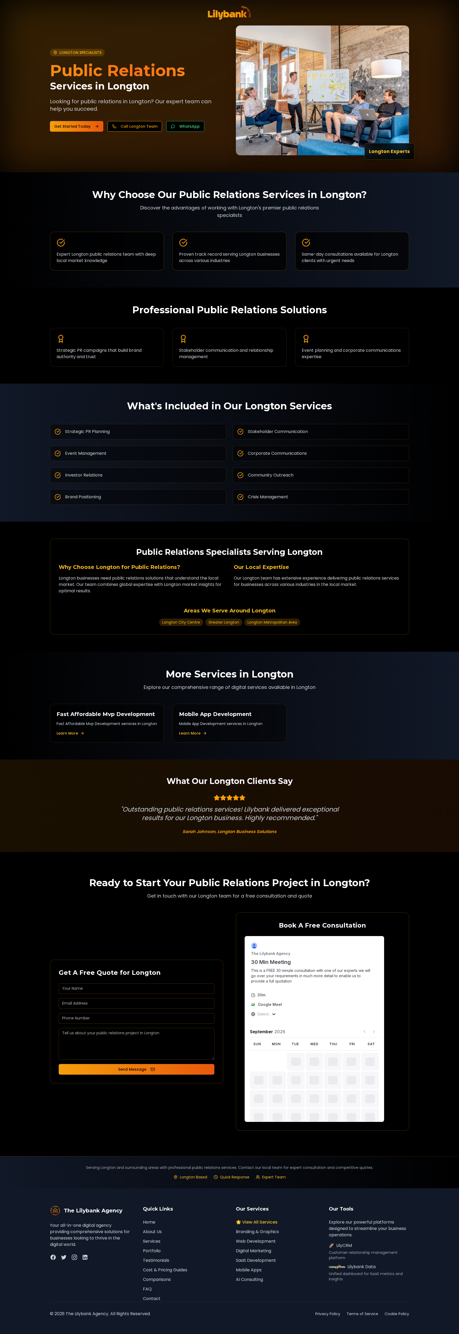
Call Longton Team (139, 126)
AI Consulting (249, 1279)
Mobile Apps (249, 1270)
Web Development (256, 1241)
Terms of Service (362, 1313)
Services (151, 1241)
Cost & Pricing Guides (165, 1270)
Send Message (132, 1069)
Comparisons (157, 1279)
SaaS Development (256, 1260)
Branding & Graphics (257, 1232)
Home (149, 1222)
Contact (151, 1299)
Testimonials (156, 1260)
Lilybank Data (361, 1267)
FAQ (147, 1289)
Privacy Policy (327, 1313)
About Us (152, 1232)
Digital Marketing (253, 1251)
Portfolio (152, 1251)
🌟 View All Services (257, 1222)
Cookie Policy (397, 1313)
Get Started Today (72, 126)
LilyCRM (340, 1245)
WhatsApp (189, 126)
